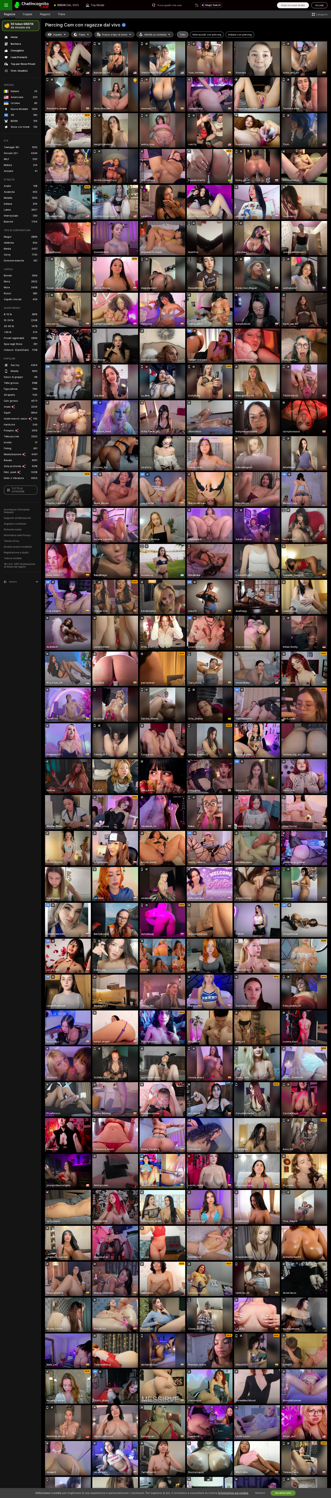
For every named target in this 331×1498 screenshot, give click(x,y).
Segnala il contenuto (15, 523)
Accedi (319, 5)
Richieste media (12, 529)
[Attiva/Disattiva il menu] (6, 5)
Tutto (183, 34)
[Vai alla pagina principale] (31, 5)
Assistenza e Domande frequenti (16, 511)
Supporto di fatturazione (17, 518)
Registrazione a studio (16, 552)
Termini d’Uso (11, 541)
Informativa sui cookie (233, 1493)
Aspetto (57, 34)
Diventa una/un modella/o (18, 546)
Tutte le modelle (13, 558)
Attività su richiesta (155, 34)
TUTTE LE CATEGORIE (18, 490)
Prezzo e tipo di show (114, 34)
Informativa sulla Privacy (17, 535)
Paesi (82, 34)
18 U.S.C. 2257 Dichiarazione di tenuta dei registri (19, 565)
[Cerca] (196, 5)
